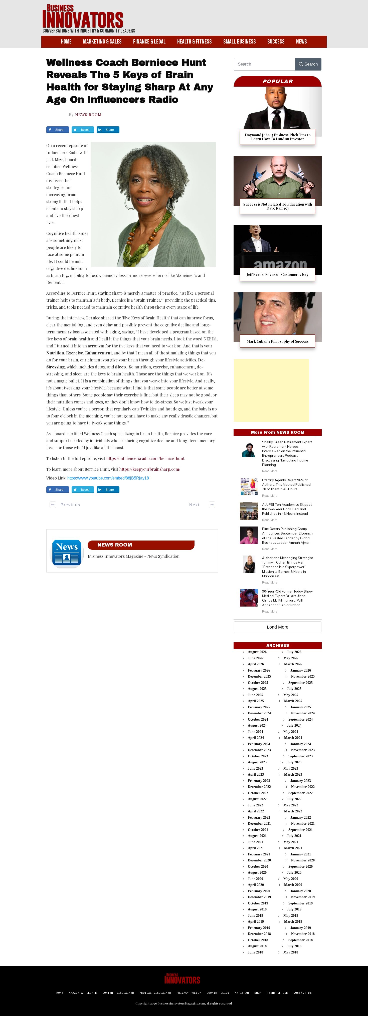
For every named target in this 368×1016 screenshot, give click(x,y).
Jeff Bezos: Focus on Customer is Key (278, 256)
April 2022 (256, 811)
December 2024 (259, 713)
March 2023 (293, 774)
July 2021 (294, 836)
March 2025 (293, 701)
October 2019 (258, 903)
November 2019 (303, 897)
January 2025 (300, 707)
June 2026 (255, 658)
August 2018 (257, 946)
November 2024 (303, 713)
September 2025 (300, 683)
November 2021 (303, 823)
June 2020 (255, 879)
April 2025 (256, 701)
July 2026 (294, 652)
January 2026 (300, 670)
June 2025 (255, 695)
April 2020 (256, 885)
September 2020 (300, 866)
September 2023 (300, 756)
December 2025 (259, 676)
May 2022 (290, 805)
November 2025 (303, 676)
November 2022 (303, 787)
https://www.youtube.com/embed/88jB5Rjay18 (108, 478)
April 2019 (256, 921)
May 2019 (290, 915)
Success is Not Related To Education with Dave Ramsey (278, 188)
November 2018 (303, 934)
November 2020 (303, 860)
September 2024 (300, 719)
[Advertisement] (271, 390)
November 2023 (303, 750)
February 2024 (259, 744)
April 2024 (256, 738)
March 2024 (293, 738)
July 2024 (294, 725)
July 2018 (294, 946)
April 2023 (256, 774)
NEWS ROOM (88, 114)
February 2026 (259, 670)
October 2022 (258, 793)
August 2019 (257, 909)
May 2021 (290, 842)
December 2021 (259, 823)
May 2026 (290, 658)
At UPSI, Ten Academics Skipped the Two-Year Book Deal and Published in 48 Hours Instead (287, 509)
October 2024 (258, 719)
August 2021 (257, 836)
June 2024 (255, 732)
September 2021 (300, 830)
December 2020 (259, 860)
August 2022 (257, 799)
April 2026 (256, 664)
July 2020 (294, 872)
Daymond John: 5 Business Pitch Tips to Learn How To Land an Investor (278, 119)
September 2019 (300, 903)
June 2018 (255, 952)
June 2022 (255, 805)
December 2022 (259, 787)
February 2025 (259, 707)
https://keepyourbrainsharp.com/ (149, 469)
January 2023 (300, 781)
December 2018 (259, 934)
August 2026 (257, 652)
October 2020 (258, 866)
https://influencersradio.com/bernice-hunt (145, 458)
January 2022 (300, 817)
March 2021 (293, 848)
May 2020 (290, 879)
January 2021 (300, 854)
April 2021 (256, 848)
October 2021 (258, 830)
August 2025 (257, 689)
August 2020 (257, 872)
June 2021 (255, 842)
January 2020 (300, 891)
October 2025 (258, 683)
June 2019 (255, 915)
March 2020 (293, 885)
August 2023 (257, 762)
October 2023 (258, 756)
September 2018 (300, 940)
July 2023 (294, 762)
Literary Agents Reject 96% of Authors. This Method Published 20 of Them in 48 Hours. (286, 484)
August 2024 (257, 725)
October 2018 (258, 940)
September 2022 (300, 793)
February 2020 (259, 891)
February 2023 (259, 781)
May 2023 (290, 768)
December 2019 (259, 897)
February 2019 (259, 928)
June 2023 (255, 768)
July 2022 (294, 799)
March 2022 (293, 811)
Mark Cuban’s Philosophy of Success (278, 323)
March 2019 (293, 921)
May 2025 (290, 695)
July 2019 (294, 909)
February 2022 (259, 817)
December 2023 (259, 750)
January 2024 (300, 744)
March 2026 (293, 664)
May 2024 (290, 732)
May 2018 (290, 952)
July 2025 (294, 689)
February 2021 (259, 854)
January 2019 (300, 928)
